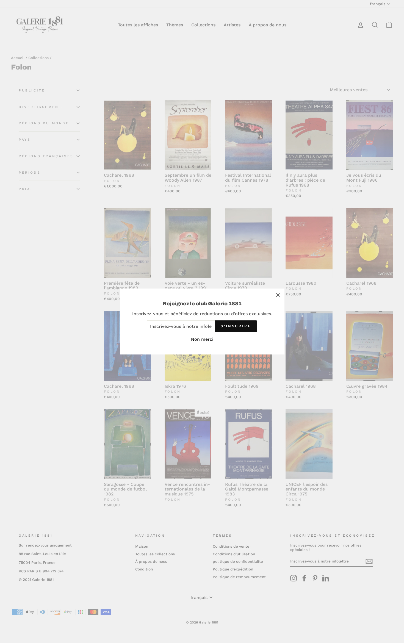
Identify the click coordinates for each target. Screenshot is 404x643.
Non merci (202, 339)
